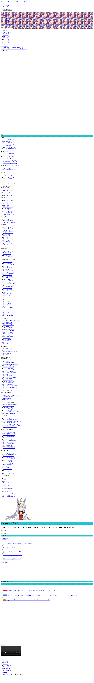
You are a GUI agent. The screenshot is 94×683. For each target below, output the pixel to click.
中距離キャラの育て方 (8, 327)
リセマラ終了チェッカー (9, 211)
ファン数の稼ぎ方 (7, 378)
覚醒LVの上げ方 (7, 398)
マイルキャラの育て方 (8, 326)
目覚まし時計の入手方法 (9, 448)
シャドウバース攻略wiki (9, 496)
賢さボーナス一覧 (7, 289)
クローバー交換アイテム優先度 (11, 424)
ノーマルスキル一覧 (8, 307)
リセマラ (5, 35)
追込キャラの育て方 (8, 336)
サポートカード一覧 (8, 251)
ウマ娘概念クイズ (7, 464)
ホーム (5, 3)
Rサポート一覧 (7, 255)
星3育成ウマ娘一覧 (8, 230)
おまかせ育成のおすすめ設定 (10, 169)
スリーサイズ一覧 (7, 243)
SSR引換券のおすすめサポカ (10, 163)
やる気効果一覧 (7, 263)
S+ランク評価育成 (7, 323)
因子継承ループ (7, 353)
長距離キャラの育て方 (8, 329)
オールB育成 (6, 338)
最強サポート (6, 38)
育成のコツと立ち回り (8, 362)
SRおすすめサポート (8, 208)
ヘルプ (5, 659)
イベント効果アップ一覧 (9, 282)
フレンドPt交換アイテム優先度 (11, 419)
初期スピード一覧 (7, 291)
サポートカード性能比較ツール (11, 458)
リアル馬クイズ (7, 467)
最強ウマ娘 (6, 36)
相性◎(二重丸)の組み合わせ (10, 351)
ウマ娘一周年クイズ (8, 466)
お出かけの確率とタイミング (10, 381)
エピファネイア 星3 (8, 176)
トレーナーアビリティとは (10, 160)
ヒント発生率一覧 (7, 267)
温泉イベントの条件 (8, 442)
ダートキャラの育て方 (8, 330)
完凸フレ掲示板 (7, 32)
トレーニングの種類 (8, 368)
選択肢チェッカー (7, 30)
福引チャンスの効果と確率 (10, 440)
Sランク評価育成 (7, 322)
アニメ (5, 478)
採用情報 (5, 662)
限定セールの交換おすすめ (10, 427)
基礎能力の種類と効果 (8, 367)
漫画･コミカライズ (8, 481)
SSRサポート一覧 (7, 252)
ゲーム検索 (6, 5)
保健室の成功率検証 (8, 384)
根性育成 (5, 343)
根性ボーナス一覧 (7, 288)
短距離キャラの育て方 (8, 325)
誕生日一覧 (6, 240)
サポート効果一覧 (7, 257)
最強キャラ (6, 205)
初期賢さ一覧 (6, 296)
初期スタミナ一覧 (7, 292)
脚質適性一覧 (6, 237)
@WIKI (5, 672)
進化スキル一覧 (7, 304)
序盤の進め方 (6, 361)
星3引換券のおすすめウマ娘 (10, 161)
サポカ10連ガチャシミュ (9, 222)
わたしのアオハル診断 (8, 473)
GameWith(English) (7, 670)
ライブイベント (7, 487)
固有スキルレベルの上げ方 (10, 377)
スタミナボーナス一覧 (8, 285)
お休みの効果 (6, 374)
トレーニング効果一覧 (8, 264)
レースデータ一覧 (7, 314)
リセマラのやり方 (7, 212)
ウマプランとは (7, 350)
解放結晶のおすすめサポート (10, 413)
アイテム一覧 (6, 388)
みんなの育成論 (7, 145)
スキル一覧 (6, 301)
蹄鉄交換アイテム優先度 (9, 422)
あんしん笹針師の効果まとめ (10, 443)
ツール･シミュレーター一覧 (10, 453)
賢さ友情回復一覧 (7, 276)
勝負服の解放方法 (7, 445)
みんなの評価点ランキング (10, 147)
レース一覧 (6, 312)
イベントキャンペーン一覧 (10, 144)
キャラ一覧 (6, 39)
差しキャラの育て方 (8, 335)
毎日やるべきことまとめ (9, 437)
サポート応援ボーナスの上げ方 (11, 411)
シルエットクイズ (7, 469)
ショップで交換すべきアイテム (11, 418)
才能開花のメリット (8, 396)
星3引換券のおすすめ (8, 214)
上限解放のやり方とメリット (10, 407)
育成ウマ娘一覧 (7, 227)
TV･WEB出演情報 (7, 488)
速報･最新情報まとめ (8, 141)
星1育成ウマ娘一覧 (8, 233)
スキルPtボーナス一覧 (8, 273)
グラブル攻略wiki (7, 495)
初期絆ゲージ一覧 (7, 275)
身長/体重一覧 (6, 241)
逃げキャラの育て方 (8, 332)
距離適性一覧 (6, 236)
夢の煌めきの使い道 (8, 399)
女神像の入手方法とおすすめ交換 (11, 425)
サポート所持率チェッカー (10, 461)
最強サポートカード (8, 207)
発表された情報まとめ (8, 153)
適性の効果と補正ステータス (10, 364)
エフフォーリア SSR (8, 178)
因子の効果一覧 (7, 354)
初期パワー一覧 (7, 293)
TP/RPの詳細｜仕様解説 (9, 435)
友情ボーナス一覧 (7, 262)
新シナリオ (6, 33)
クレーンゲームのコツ (8, 439)
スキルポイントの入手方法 (10, 372)
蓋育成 (5, 342)
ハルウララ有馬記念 (8, 339)
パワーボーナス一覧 (8, 286)
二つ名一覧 (6, 244)
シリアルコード (7, 485)
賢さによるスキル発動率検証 (10, 387)
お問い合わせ (6, 668)
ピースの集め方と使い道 (9, 446)
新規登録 (5, 6)
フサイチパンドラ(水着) (9, 183)
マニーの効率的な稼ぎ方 (9, 409)
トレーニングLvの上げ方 (9, 369)
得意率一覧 (6, 269)
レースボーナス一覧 (8, 270)
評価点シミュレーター (8, 456)
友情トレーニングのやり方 (10, 371)
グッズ (5, 484)
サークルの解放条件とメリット (11, 432)
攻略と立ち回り (7, 168)
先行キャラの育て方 (8, 333)
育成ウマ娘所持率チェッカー (10, 460)
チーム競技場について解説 (10, 433)
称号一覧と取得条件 (8, 390)
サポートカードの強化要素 (10, 404)
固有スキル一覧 (7, 303)
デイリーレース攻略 (8, 315)
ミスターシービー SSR (8, 177)
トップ (5, 658)
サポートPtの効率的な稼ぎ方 (10, 410)
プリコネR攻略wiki (8, 493)
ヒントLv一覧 (6, 266)
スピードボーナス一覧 (8, 283)
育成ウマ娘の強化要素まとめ (10, 395)
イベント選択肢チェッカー (10, 148)
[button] (48, 22)
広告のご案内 (6, 666)
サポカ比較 (6, 42)
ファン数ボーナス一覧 (8, 272)
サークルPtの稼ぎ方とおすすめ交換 (12, 421)
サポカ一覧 (6, 40)
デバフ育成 (6, 340)
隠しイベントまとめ (8, 380)
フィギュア (6, 482)
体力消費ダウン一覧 (8, 277)
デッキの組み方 (7, 365)
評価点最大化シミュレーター (10, 457)
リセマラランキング (8, 209)
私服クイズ (6, 470)
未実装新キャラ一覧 (8, 228)
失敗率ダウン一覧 (7, 279)
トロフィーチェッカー (8, 463)
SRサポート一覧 (7, 254)
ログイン (5, 8)
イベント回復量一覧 (8, 280)
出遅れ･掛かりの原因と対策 (10, 385)
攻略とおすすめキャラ (8, 190)
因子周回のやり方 (7, 348)
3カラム (10, 9)
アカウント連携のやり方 (9, 436)
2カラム (5, 9)
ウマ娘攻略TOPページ (8, 139)
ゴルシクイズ (6, 471)
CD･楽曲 (5, 479)
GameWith (9, 674)
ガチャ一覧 (6, 219)
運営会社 (5, 661)
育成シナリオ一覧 (7, 142)
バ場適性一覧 (6, 234)
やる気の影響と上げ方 (8, 375)
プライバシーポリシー (8, 665)
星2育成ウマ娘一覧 (8, 231)
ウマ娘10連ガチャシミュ (9, 220)
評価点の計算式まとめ (8, 382)
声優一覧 (5, 238)
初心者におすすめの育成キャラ (11, 320)
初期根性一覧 (6, 295)
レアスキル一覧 (7, 306)
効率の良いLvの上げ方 (8, 406)
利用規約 (5, 664)
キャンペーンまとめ (8, 158)
